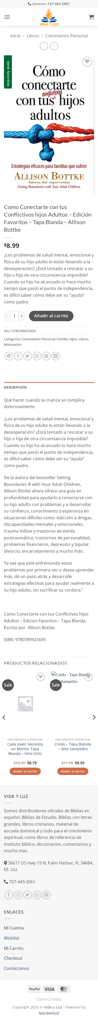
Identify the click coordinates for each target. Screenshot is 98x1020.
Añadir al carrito (51, 316)
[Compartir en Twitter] (27, 356)
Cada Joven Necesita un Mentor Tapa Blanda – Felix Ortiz (25, 749)
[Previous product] (54, 46)
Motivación (12, 344)
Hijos (73, 339)
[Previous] (4, 727)
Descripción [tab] (15, 387)
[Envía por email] (37, 356)
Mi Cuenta (14, 928)
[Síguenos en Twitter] (27, 895)
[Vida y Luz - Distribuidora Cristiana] (49, 17)
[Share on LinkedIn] (55, 356)
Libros (33, 36)
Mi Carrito (14, 948)
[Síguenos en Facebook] (8, 895)
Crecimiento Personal (66, 36)
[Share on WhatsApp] (8, 356)
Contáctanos (16, 968)
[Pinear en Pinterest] (46, 356)
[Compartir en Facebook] (18, 356)
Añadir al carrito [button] (25, 771)
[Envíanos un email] (37, 895)
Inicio (15, 36)
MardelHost (49, 1013)
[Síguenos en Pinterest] (46, 895)
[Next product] (44, 46)
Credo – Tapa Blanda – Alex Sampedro (73, 746)
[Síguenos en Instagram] (18, 895)
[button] (7, 16)
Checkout (13, 958)
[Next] (94, 727)
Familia (62, 339)
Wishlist (11, 938)
